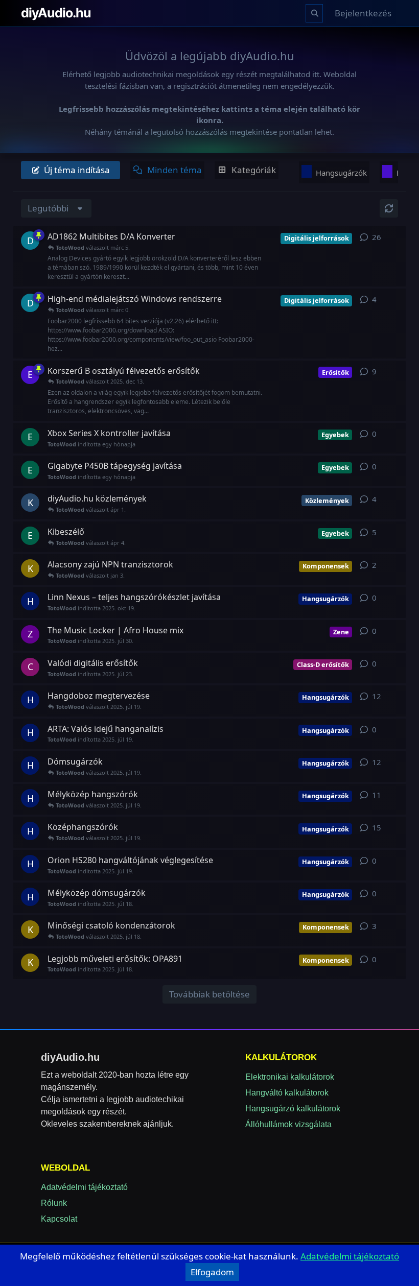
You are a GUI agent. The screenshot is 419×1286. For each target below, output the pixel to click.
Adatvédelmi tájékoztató (84, 1187)
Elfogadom (212, 1272)
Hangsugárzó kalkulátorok (292, 1108)
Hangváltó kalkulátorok (287, 1092)
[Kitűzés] (38, 235)
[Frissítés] (389, 208)
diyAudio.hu (56, 12)
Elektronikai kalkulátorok (289, 1077)
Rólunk (54, 1203)
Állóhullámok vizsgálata (288, 1124)
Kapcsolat (59, 1218)
